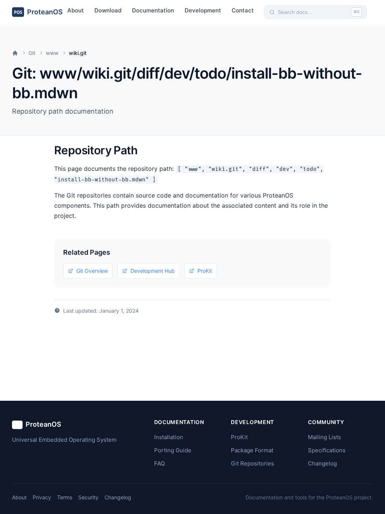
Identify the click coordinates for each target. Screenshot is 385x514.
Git (32, 53)
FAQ (159, 463)
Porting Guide (172, 450)
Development (203, 10)
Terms (64, 497)
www (52, 53)
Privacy (42, 497)
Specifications (327, 450)
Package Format (252, 450)
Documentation (153, 10)
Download (107, 10)
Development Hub (152, 271)
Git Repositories (252, 463)
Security (88, 497)
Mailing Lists (324, 437)
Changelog (322, 463)
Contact (243, 10)
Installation (168, 437)
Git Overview (92, 271)
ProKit (204, 271)
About (75, 10)
